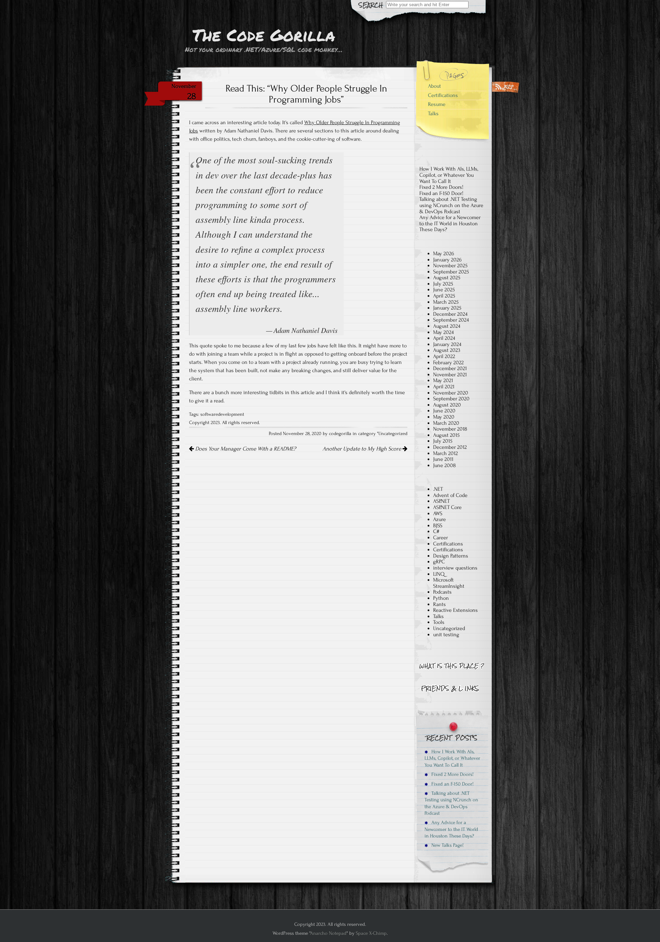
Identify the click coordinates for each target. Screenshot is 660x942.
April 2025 (444, 296)
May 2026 (443, 253)
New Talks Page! (447, 845)
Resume (437, 104)
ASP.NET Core (447, 507)
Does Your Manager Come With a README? (245, 449)
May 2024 (443, 332)
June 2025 (444, 289)
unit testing (446, 634)
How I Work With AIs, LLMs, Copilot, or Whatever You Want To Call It (448, 175)
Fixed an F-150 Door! (441, 193)
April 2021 (443, 386)
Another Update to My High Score (362, 449)
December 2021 (450, 368)
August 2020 (447, 405)
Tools (438, 622)
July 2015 (442, 441)
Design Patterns (450, 556)
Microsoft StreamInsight (448, 583)
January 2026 (447, 260)
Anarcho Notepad (328, 933)
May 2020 (443, 417)
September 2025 (451, 272)
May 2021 (443, 380)
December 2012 (450, 447)
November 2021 (450, 374)
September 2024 (451, 320)
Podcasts (442, 592)
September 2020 (451, 399)
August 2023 (446, 350)
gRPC (439, 562)
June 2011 (443, 459)
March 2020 (446, 423)
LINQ (438, 574)
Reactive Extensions (455, 610)
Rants (439, 604)
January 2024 (447, 344)
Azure (439, 519)
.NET (438, 489)
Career (440, 537)
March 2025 (446, 302)
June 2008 (444, 465)
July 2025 (443, 284)
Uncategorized (392, 433)
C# (436, 531)
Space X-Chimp (371, 933)
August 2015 (446, 435)
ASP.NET (441, 501)
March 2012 (445, 453)
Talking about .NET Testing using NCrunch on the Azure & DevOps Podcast (451, 205)
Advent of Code (450, 495)
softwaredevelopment (222, 414)
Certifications (443, 95)
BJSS (437, 525)
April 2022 (444, 356)
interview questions (455, 568)
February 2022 (448, 362)
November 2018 (450, 429)
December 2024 (450, 314)
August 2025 (446, 277)
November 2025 (450, 265)
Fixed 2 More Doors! (441, 187)
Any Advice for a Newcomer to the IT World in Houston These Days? (450, 223)
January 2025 (447, 308)
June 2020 (444, 411)
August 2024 (446, 326)
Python (441, 598)
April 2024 (444, 338)
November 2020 (450, 393)
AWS (437, 513)
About (434, 86)
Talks (433, 113)
